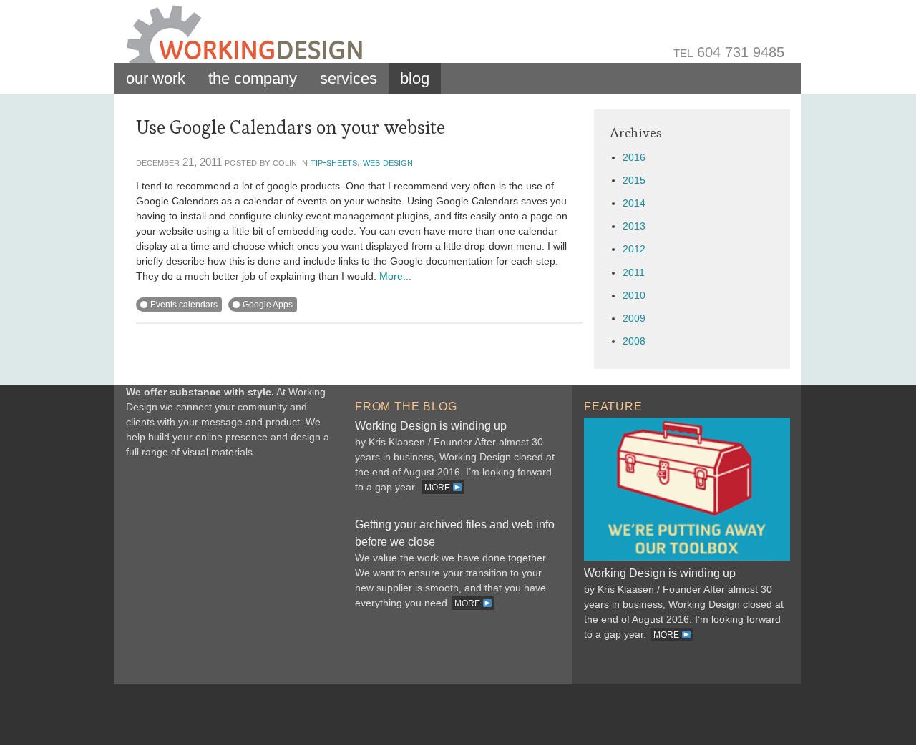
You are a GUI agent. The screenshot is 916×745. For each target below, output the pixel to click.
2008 (634, 341)
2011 (634, 272)
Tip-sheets (334, 162)
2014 (634, 203)
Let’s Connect (229, 573)
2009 (634, 318)
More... (395, 276)
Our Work (155, 78)
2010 (634, 295)
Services (348, 78)
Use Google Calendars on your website (290, 127)
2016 (634, 157)
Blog (414, 78)
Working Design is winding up (431, 426)
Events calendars (184, 305)
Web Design (388, 162)
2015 (634, 180)
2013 (634, 226)
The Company (252, 78)
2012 (634, 249)
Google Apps (268, 305)
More (438, 488)
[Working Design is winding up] (687, 557)
